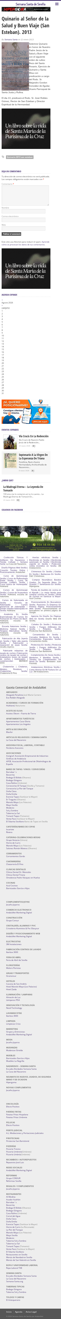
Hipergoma (11, 1082)
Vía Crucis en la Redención (33, 436)
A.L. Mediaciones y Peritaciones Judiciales (25, 1133)
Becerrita (10, 774)
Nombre (5, 207)
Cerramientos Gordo (15, 856)
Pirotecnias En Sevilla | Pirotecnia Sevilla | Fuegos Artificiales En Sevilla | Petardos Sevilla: (45, 647)
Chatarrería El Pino (14, 864)
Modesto (10, 807)
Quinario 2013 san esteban (20, 157)
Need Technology (14, 1008)
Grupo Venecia (13, 840)
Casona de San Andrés (16, 983)
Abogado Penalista (14, 695)
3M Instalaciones (13, 944)
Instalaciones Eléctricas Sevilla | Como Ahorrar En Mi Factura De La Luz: (45, 669)
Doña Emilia (11, 794)
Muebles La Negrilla (15, 1061)
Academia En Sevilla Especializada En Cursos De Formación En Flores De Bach (14, 616)
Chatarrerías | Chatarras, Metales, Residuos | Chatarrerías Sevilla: (14, 669)
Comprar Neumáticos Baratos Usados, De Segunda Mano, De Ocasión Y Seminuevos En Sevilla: (45, 582)
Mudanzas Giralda (14, 1050)
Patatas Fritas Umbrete (16, 1117)
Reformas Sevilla (13, 1181)
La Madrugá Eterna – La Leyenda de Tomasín (23, 488)
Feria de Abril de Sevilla (16, 960)
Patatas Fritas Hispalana (17, 1114)
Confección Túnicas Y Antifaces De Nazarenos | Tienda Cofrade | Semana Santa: (14, 560)
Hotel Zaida (11, 989)
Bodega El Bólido (13, 777)
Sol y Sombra (12, 810)
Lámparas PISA (13, 1000)
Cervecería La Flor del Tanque (19, 788)
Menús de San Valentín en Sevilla (21, 1260)
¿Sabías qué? (7, 480)
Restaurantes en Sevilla (16, 1254)
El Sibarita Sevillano (15, 821)
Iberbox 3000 (12, 952)
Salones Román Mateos (16, 848)
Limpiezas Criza (13, 1023)
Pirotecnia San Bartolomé (17, 1141)
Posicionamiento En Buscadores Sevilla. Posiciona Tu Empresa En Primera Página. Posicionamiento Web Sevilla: (45, 605)
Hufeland (10, 705)
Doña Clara (11, 791)
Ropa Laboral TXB (14, 1268)
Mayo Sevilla (12, 805)
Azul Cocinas (12, 885)
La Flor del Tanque (14, 1229)
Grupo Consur (12, 920)
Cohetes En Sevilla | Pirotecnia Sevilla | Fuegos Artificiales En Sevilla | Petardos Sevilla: (45, 626)
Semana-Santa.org (14, 1281)
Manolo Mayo (12, 802)
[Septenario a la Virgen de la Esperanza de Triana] (10, 467)
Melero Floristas (13, 968)
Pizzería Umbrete (14, 1151)
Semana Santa (11, 39)
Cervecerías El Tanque (16, 785)
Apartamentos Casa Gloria (18, 721)
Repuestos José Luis (15, 1162)
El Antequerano (13, 1300)
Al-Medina (10, 1196)
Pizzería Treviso (13, 1149)
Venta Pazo (11, 818)
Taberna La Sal (13, 813)
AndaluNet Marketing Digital (19, 912)
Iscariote (10, 829)
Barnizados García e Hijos (18, 888)
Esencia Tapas (12, 796)
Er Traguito (11, 799)
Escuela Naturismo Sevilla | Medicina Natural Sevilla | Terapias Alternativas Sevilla (14, 628)
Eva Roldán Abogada (15, 697)
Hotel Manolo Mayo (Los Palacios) (21, 986)
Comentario (8, 184)
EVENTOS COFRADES (10, 429)
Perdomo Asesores (14, 748)
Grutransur (11, 976)
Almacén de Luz (13, 997)
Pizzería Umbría (13, 1154)
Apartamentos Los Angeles (18, 724)
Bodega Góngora (14, 780)
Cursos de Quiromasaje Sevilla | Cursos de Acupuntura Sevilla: (14, 592)
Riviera (9, 832)
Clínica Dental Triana (15, 875)
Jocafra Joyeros (13, 904)
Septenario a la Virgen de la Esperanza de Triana (33, 456)
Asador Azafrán (13, 1199)
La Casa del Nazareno (16, 740)
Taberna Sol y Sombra (16, 1240)
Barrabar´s (11, 772)
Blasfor (9, 732)
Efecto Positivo (12, 1106)
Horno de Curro (13, 842)
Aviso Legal (31, 1311)
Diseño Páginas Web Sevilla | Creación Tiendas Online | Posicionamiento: (14, 570)
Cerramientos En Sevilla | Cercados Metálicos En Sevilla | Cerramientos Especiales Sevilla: (45, 637)
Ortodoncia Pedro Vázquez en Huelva (23, 877)
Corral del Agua (13, 1216)
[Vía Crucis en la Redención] (10, 448)
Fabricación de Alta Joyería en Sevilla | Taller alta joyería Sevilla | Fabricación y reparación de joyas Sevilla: (14, 641)
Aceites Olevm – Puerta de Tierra (21, 713)
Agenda (18, 1311)
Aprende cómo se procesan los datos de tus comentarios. (25, 243)
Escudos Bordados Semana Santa (21, 1069)
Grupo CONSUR (13, 1178)
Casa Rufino (11, 783)
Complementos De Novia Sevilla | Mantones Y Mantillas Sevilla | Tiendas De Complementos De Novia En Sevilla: (45, 658)
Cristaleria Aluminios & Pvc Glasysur (22, 928)
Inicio (9, 1311)
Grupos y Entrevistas (15, 1031)
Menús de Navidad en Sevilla (19, 1257)
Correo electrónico (10, 216)
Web (4, 224)
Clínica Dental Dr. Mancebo (18, 872)
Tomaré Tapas (12, 816)
